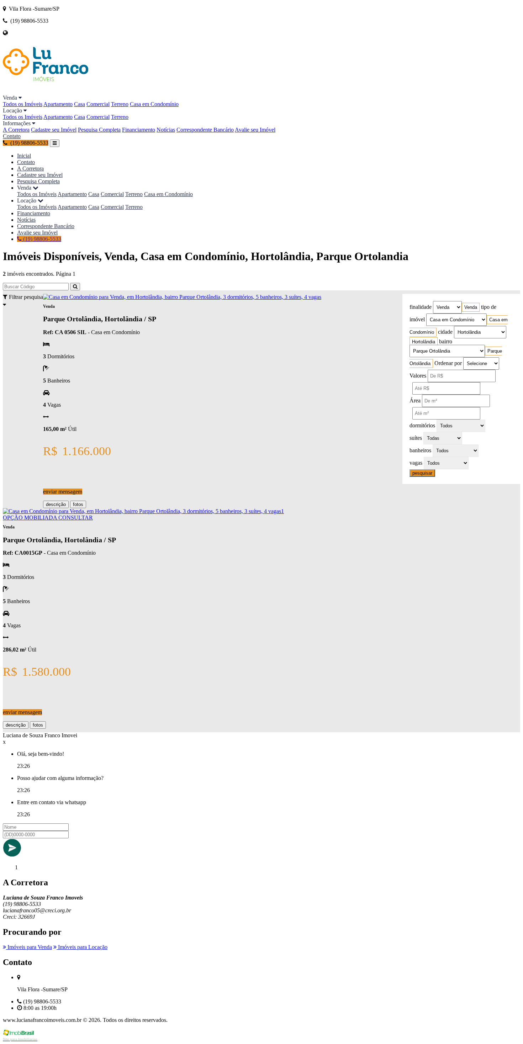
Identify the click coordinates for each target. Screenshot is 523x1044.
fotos (78, 504)
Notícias (166, 130)
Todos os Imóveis (22, 104)
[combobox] (471, 307)
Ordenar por (448, 363)
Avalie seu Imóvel (255, 130)
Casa (79, 104)
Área (415, 400)
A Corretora (16, 130)
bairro (445, 341)
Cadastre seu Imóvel (53, 130)
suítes (416, 438)
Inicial (24, 156)
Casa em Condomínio (154, 104)
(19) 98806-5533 (41, 239)
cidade (445, 332)
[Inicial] (45, 91)
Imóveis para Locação (82, 947)
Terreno (119, 104)
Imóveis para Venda (29, 947)
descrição (56, 504)
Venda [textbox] (470, 307)
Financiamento (138, 130)
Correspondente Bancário (205, 130)
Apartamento (58, 104)
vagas (416, 463)
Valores (418, 376)
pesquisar (422, 473)
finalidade (421, 307)
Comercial (98, 104)
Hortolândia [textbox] (423, 341)
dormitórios (422, 425)
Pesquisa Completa (99, 130)
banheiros (420, 450)
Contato (12, 136)
